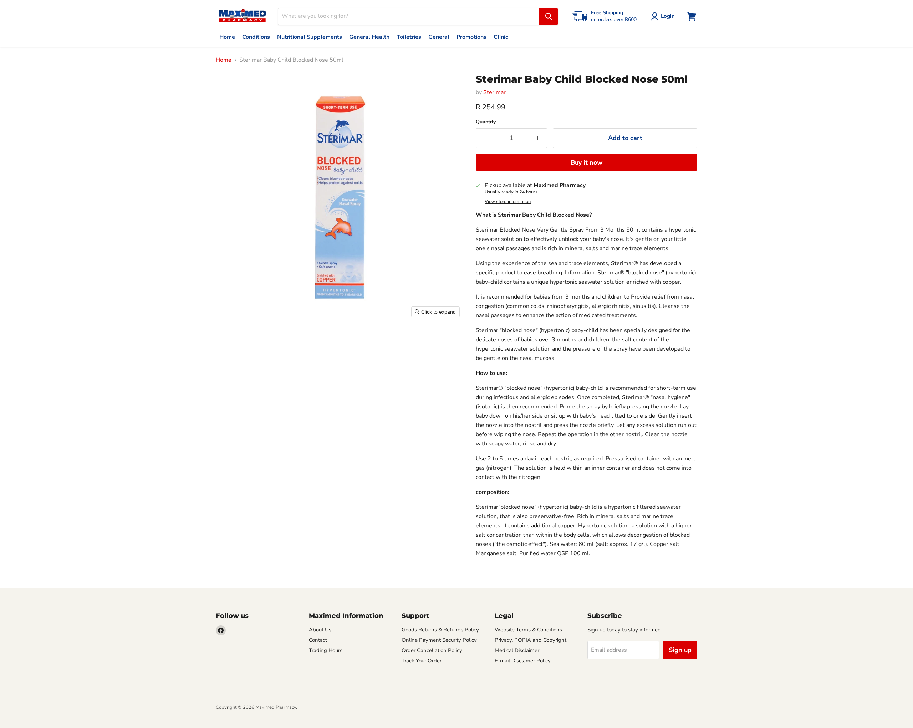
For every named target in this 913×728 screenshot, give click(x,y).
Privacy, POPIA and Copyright (530, 640)
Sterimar (494, 92)
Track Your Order (422, 660)
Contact (318, 640)
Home (223, 60)
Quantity (486, 122)
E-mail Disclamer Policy (523, 660)
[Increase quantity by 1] (538, 138)
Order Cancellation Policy (432, 650)
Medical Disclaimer (517, 650)
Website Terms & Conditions (528, 629)
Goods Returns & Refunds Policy (440, 629)
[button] (664, 16)
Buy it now (586, 162)
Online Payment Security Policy (439, 640)
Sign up (680, 650)
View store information (508, 201)
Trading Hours (325, 650)
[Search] (548, 16)
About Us (320, 629)
